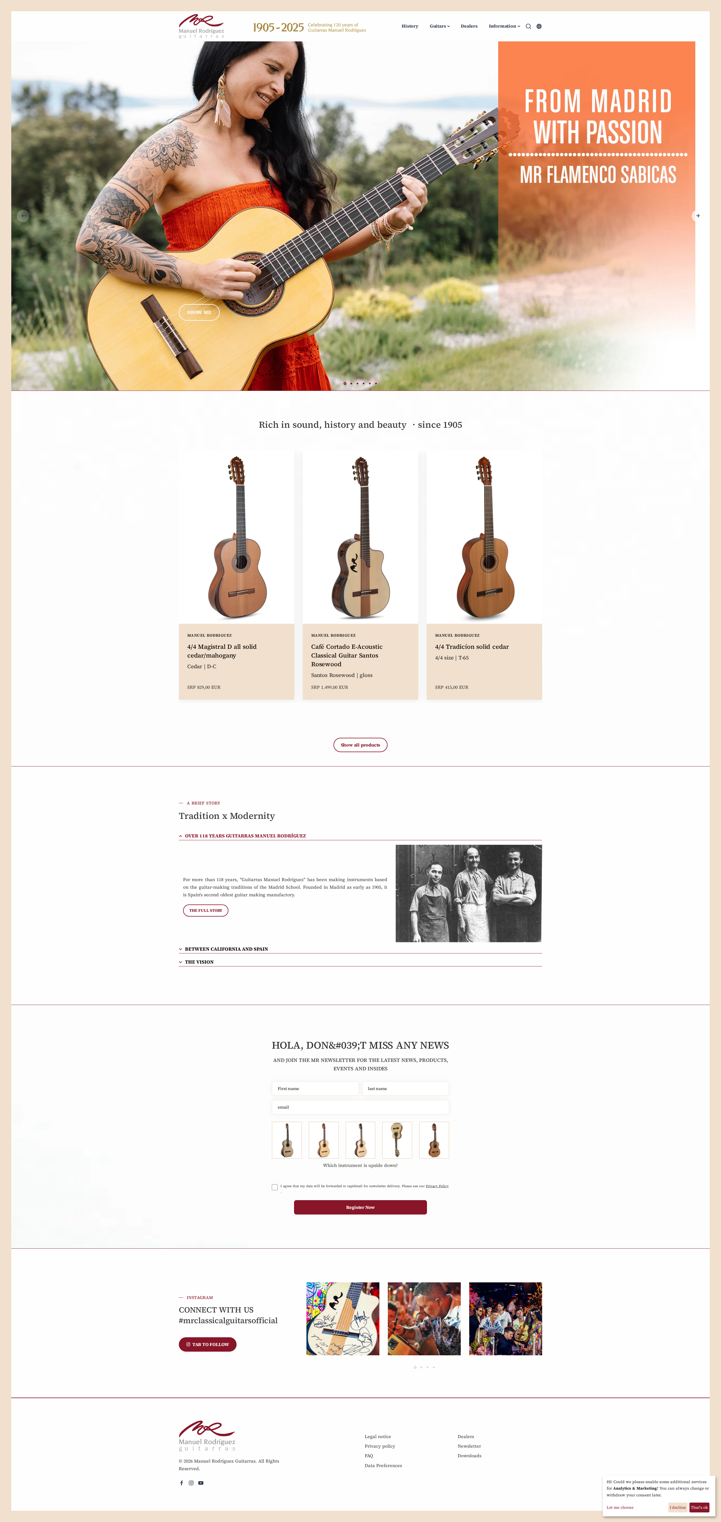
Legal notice (378, 1436)
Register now (360, 1207)
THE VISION (199, 962)
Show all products (360, 745)
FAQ (369, 1455)
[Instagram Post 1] (342, 1318)
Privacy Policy (437, 1186)
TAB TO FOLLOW (210, 1344)
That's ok (699, 1507)
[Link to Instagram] (191, 1483)
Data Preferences (383, 1465)
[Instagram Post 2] (424, 1318)
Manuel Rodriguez (209, 635)
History (410, 26)
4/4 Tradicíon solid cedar (472, 646)
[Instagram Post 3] (505, 1318)
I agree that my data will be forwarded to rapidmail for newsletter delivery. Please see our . (365, 1189)
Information (502, 26)
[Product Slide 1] (360, 215)
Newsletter (469, 1446)
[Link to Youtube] (201, 1483)
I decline (678, 1507)
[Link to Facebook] (181, 1483)
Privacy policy (380, 1446)
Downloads (469, 1455)
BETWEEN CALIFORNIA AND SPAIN (226, 949)
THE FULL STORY (205, 910)
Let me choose (620, 1507)
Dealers (469, 26)
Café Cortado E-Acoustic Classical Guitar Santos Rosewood (346, 655)
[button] (698, 216)
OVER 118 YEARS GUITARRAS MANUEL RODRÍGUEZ (245, 835)
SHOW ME (199, 312)
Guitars (438, 26)
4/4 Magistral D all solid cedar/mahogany (222, 650)
